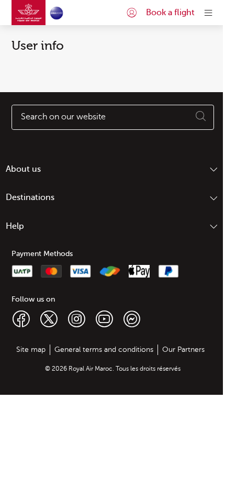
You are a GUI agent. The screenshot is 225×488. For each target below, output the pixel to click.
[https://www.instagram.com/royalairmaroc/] (76, 318)
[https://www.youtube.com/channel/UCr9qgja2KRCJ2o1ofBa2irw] (104, 318)
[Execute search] (201, 117)
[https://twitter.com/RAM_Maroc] (49, 318)
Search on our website (63, 117)
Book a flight (170, 12)
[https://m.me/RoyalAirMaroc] (131, 318)
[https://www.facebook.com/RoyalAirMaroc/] (21, 318)
